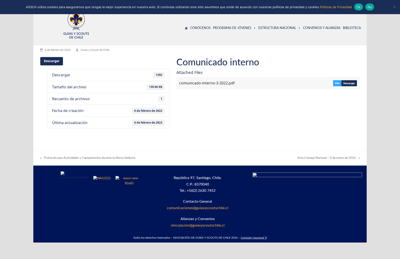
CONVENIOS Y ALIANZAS (322, 28)
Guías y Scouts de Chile (95, 49)
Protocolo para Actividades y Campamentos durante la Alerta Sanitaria (87, 158)
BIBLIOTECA (352, 28)
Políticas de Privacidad (336, 7)
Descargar (51, 61)
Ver (337, 83)
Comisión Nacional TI (254, 237)
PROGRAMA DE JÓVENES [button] (232, 28)
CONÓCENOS (200, 28)
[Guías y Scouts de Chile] (186, 28)
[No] (394, 7)
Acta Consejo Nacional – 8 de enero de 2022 (326, 158)
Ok (358, 7)
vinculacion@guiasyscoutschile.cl (198, 225)
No (370, 7)
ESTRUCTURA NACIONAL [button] (277, 28)
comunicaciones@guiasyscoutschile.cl (197, 208)
